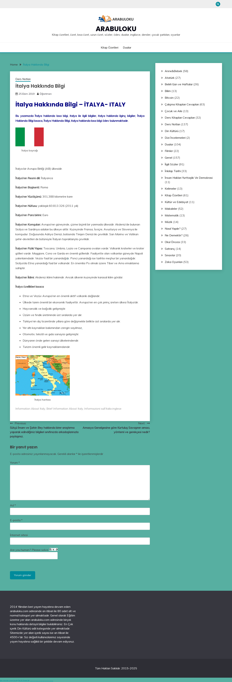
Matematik (172, 215)
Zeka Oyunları (174, 262)
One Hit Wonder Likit (24, 680)
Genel (168, 157)
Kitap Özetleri (109, 47)
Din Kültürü (172, 131)
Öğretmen (46, 93)
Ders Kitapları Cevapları (180, 117)
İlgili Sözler (171, 164)
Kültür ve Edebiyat (176, 202)
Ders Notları (23, 79)
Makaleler (171, 208)
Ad (13, 505)
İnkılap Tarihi (173, 171)
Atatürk (170, 78)
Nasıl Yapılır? (173, 228)
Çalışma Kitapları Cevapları (182, 104)
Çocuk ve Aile (173, 111)
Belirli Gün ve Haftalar (179, 84)
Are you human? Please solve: (29, 550)
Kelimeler (170, 188)
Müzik (168, 222)
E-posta (16, 520)
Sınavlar (170, 255)
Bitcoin (169, 97)
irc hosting (15, 680)
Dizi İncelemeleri (175, 137)
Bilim (168, 91)
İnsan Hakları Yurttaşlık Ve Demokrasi (189, 177)
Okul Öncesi (172, 242)
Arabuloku (116, 29)
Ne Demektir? (174, 235)
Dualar (127, 47)
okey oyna (3, 680)
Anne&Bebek (173, 71)
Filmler (169, 151)
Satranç (170, 248)
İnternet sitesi (19, 535)
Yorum (15, 462)
